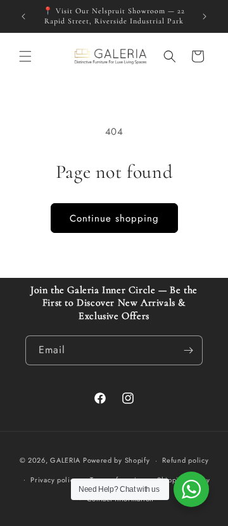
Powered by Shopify (116, 460)
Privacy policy (53, 480)
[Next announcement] (204, 16)
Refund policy (185, 460)
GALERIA (65, 460)
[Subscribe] (188, 350)
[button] (25, 56)
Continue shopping (114, 218)
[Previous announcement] (23, 16)
